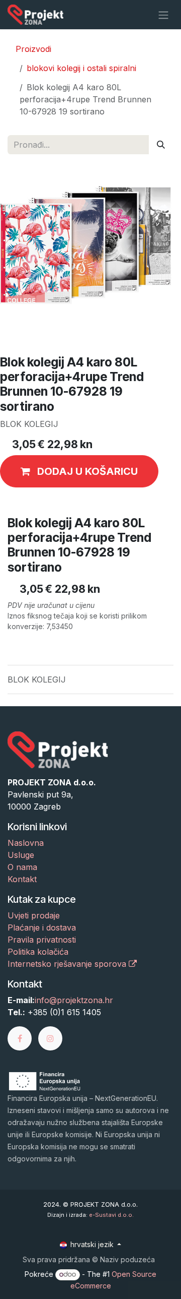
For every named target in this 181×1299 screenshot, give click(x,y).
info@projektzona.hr (74, 1000)
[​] (23, 1037)
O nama (22, 867)
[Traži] (160, 144)
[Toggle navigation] (163, 14)
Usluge (21, 855)
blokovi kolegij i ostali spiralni (81, 68)
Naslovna (26, 843)
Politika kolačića (38, 952)
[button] (79, 471)
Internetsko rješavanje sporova (68, 964)
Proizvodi (33, 49)
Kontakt (22, 879)
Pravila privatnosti (42, 940)
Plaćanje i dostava (42, 927)
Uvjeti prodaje (34, 915)
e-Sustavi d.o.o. (111, 1214)
